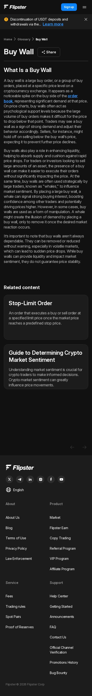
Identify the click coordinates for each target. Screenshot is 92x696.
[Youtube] (61, 479)
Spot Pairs (13, 617)
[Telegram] (20, 479)
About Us (12, 517)
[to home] (15, 7)
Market (55, 517)
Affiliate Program (62, 569)
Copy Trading (60, 538)
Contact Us (58, 637)
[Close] (86, 19)
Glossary (23, 39)
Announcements (62, 617)
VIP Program (59, 559)
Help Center (59, 596)
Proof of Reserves (19, 627)
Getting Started (61, 606)
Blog (9, 528)
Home (8, 39)
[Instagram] (40, 479)
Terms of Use (16, 538)
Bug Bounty (58, 673)
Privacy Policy (16, 548)
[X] (9, 479)
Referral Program (63, 548)
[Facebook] (51, 479)
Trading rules (15, 606)
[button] (49, 52)
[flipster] (46, 468)
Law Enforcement (19, 559)
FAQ (53, 627)
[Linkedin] (30, 479)
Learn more (53, 24)
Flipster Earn (59, 528)
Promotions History (64, 662)
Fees (9, 596)
